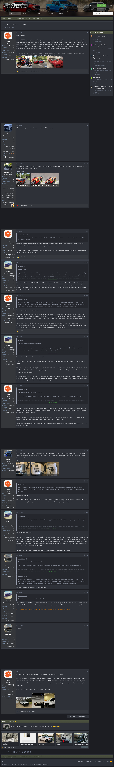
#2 (87, 125)
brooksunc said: (22, 596)
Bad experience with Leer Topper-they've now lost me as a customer (102, 58)
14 (14, 466)
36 (14, 49)
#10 (87, 481)
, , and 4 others (33, 71)
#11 (87, 512)
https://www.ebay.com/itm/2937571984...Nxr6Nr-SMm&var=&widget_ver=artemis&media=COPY (44, 609)
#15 (87, 671)
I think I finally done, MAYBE (101, 36)
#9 (87, 450)
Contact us (80, 761)
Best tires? (41, 744)
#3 (87, 163)
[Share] (85, 33)
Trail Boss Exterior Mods (99, 94)
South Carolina (11, 573)
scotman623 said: (23, 235)
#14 (87, 625)
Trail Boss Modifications (99, 65)
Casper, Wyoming (10, 283)
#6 (87, 295)
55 (14, 179)
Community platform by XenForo (16, 764)
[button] (107, 6)
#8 (87, 385)
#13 (87, 592)
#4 (87, 231)
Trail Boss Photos (97, 41)
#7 (87, 336)
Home (6, 14)
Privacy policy (97, 761)
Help (103, 761)
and (27, 205)
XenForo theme (37, 764)
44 (14, 278)
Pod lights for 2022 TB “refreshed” (8, 743)
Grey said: (21, 266)
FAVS (61, 14)
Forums (15, 14)
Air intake (59, 744)
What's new (28, 14)
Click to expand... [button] (52, 279)
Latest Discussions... (99, 32)
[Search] (111, 6)
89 (14, 141)
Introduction (96, 77)
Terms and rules (88, 761)
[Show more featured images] (86, 737)
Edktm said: (21, 484)
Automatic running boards (27, 744)
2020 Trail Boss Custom (100, 68)
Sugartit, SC (11, 52)
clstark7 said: (21, 299)
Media (41, 14)
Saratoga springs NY (9, 185)
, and (27, 711)
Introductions (96, 52)
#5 (87, 262)
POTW (52, 14)
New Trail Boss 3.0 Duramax (81, 744)
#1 (87, 32)
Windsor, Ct (12, 470)
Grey (4, 27)
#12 (87, 555)
